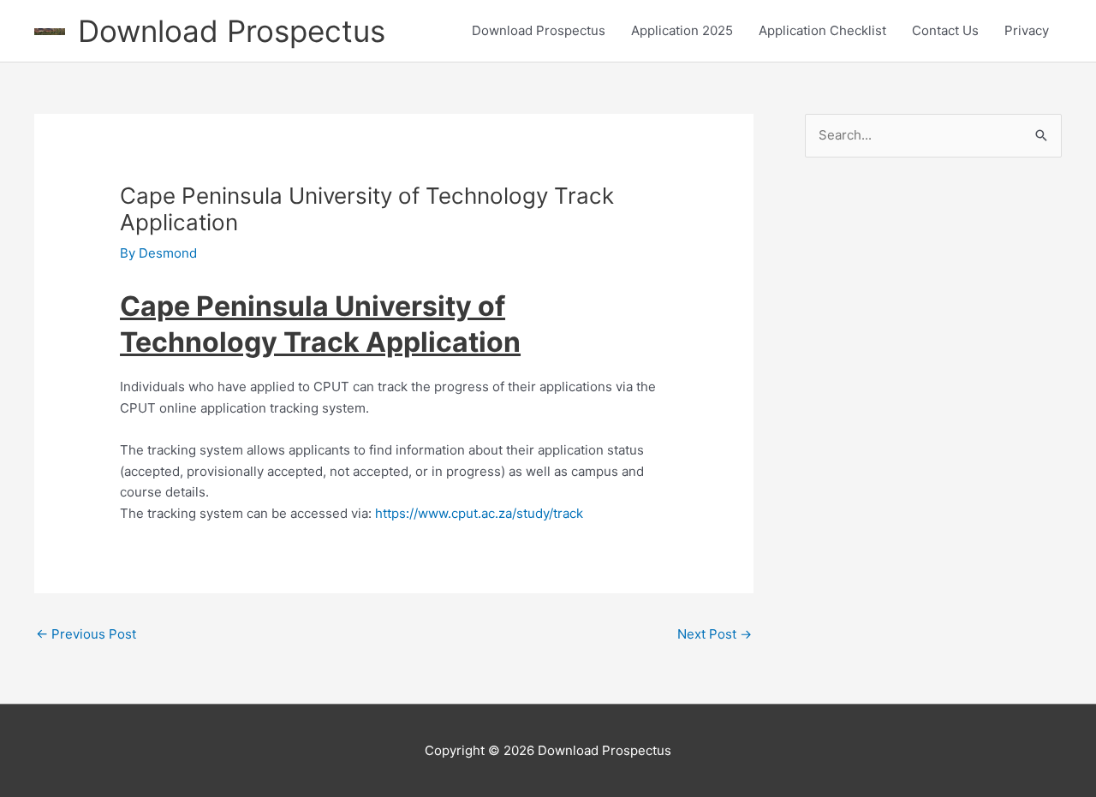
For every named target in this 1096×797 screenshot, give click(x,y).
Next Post (714, 634)
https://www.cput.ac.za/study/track (479, 513)
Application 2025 (682, 30)
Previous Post (86, 634)
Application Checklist (822, 30)
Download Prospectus (231, 31)
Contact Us (945, 30)
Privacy (1026, 30)
